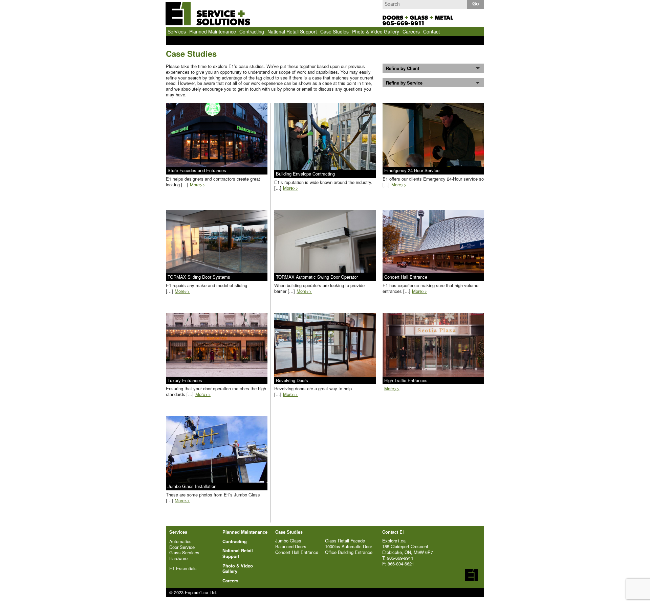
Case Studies (334, 31)
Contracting (251, 31)
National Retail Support (292, 31)
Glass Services (184, 553)
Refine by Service (404, 82)
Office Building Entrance (348, 552)
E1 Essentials (183, 569)
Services (177, 31)
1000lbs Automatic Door (348, 546)
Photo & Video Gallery (375, 31)
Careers (411, 31)
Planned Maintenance (212, 31)
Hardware (178, 558)
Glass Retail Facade (345, 540)
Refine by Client (402, 68)
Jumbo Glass (288, 540)
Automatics (180, 541)
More (197, 184)
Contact (431, 31)
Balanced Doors (290, 546)
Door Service (182, 547)
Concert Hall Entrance (296, 552)
